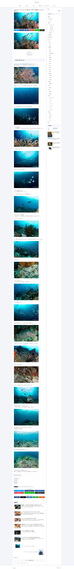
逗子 (50, 120)
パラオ (50, 99)
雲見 (50, 69)
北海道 (49, 81)
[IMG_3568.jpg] (26, 146)
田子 (50, 65)
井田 (50, 49)
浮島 (50, 63)
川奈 (50, 61)
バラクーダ (27, 486)
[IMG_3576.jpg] (26, 167)
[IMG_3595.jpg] (26, 212)
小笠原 (50, 79)
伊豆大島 (50, 75)
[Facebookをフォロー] (17, 497)
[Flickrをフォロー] (23, 497)
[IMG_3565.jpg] (26, 124)
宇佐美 (50, 59)
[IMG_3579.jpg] (26, 187)
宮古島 (50, 91)
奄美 (50, 43)
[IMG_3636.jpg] (26, 403)
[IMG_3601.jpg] (26, 236)
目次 (28, 52)
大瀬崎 (50, 57)
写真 (48, 122)
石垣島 (50, 93)
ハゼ (23, 486)
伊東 (50, 51)
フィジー (50, 101)
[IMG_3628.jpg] (26, 341)
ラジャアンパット (31, 486)
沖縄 (49, 89)
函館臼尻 (50, 83)
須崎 (50, 71)
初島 (50, 55)
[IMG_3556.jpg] (26, 83)
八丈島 (50, 77)
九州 (49, 41)
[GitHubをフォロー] (29, 497)
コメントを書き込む (29, 560)
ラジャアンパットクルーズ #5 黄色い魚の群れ (21, 63)
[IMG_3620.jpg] (26, 320)
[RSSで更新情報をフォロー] (42, 497)
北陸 (49, 85)
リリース (50, 20)
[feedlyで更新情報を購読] (36, 497)
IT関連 (49, 16)
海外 (49, 95)
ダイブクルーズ (20, 486)
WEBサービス (50, 18)
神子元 (50, 67)
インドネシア (16, 486)
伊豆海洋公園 (51, 53)
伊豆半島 (49, 47)
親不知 (50, 87)
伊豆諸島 (49, 73)
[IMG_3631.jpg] (26, 382)
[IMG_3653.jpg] (26, 467)
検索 (48, 9)
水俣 (50, 45)
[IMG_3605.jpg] (26, 257)
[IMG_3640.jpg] (26, 425)
